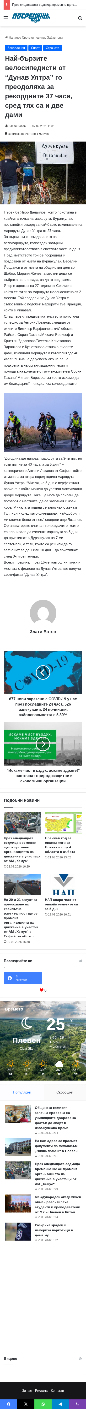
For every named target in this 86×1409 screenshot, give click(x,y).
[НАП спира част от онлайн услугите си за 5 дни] (63, 884)
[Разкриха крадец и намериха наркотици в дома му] (18, 1232)
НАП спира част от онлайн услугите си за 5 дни (61, 904)
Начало (14, 37)
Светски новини (33, 37)
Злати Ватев (17, 126)
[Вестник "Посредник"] (31, 18)
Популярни (22, 1092)
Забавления (55, 37)
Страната (52, 48)
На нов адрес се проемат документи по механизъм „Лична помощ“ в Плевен (56, 1146)
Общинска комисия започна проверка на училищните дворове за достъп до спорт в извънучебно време (55, 1118)
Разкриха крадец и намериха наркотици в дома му (54, 1230)
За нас (27, 1390)
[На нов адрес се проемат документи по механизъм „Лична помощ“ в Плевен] (18, 1147)
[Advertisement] (43, 1299)
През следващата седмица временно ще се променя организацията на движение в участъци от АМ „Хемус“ (57, 1174)
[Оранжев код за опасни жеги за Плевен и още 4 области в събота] (63, 822)
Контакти (57, 1390)
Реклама (41, 1390)
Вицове (10, 1358)
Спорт (35, 48)
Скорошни (64, 1092)
